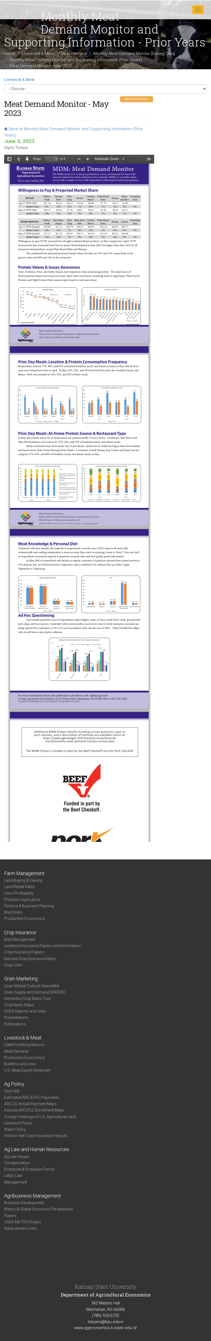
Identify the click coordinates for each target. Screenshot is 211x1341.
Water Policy (15, 1129)
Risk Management (19, 939)
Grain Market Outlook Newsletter (32, 986)
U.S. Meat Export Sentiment (27, 1070)
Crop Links (13, 965)
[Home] (22, 9)
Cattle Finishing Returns (24, 1045)
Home (9, 53)
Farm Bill (11, 1091)
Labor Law (13, 1175)
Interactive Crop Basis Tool (27, 998)
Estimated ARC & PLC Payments (31, 1097)
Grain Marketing (21, 978)
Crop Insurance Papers (24, 952)
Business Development (24, 1203)
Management (15, 1182)
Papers (10, 1215)
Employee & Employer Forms (29, 1169)
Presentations (16, 1017)
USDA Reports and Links (25, 1011)
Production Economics (24, 918)
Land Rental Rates (19, 886)
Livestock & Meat (38, 53)
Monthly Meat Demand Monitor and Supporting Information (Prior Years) (76, 59)
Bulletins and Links (20, 1064)
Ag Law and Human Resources (36, 1149)
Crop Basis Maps (19, 1005)
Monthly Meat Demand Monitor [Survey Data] (134, 53)
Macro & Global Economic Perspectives (38, 1209)
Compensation (17, 1163)
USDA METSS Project (22, 1222)
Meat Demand (74, 53)
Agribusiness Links (20, 1228)
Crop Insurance (20, 932)
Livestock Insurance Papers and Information (42, 946)
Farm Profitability (19, 893)
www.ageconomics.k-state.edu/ (105, 1327)
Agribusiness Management (32, 1196)
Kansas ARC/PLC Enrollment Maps (34, 1110)
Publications (15, 1024)
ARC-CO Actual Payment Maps (30, 1104)
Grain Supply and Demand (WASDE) (35, 992)
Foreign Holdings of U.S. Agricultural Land (40, 1117)
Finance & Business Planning (29, 906)
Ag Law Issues (16, 1156)
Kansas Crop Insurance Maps (30, 958)
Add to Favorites (136, 99)
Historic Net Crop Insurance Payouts (35, 1135)
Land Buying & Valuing (23, 880)
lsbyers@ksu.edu (105, 1321)
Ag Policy (14, 1084)
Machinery (13, 912)
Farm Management (24, 873)
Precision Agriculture (22, 899)
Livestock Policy (18, 1123)
